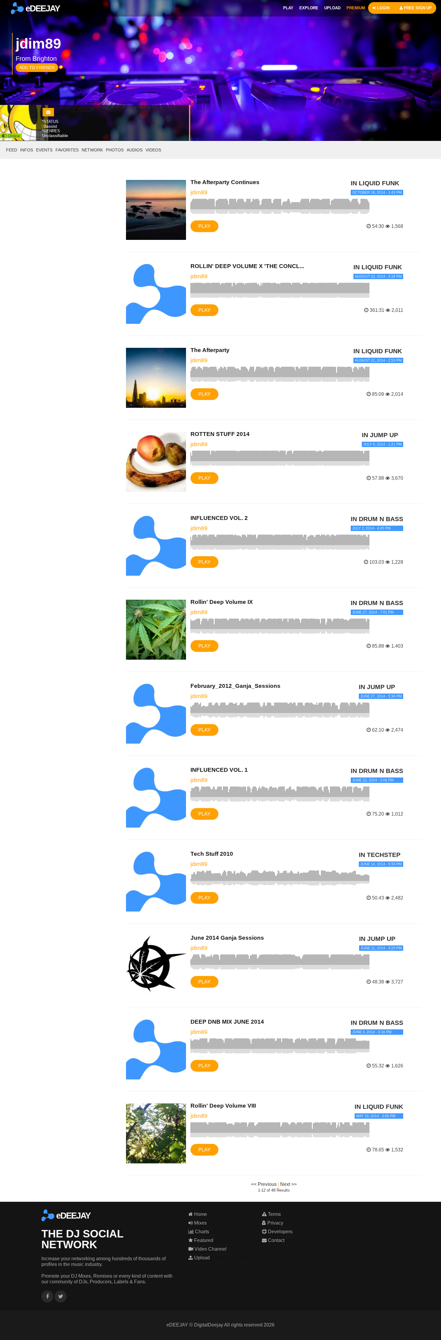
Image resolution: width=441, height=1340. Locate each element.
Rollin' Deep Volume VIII (223, 1106)
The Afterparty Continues (225, 182)
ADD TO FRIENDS (37, 67)
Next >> (288, 1184)
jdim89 (199, 192)
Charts (201, 1231)
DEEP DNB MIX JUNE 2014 (227, 1022)
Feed (11, 150)
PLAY (288, 8)
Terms (274, 1214)
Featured (203, 1240)
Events (44, 150)
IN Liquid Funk (375, 183)
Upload (201, 1257)
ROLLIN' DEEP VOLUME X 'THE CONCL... (247, 266)
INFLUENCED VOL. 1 (219, 770)
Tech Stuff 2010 (211, 854)
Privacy (274, 1222)
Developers (279, 1231)
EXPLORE (308, 8)
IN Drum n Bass (377, 518)
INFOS (26, 150)
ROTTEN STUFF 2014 (220, 434)
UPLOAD (332, 8)
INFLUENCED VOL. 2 (219, 518)
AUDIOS (134, 150)
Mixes (200, 1222)
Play (204, 226)
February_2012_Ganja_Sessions (235, 686)
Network (92, 150)
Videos (153, 150)
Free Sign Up (417, 8)
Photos (115, 150)
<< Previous (264, 1184)
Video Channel (209, 1249)
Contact (275, 1240)
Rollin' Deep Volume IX (221, 602)
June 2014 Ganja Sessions (227, 938)
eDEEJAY (42, 8)
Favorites (67, 150)
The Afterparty (210, 350)
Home (200, 1214)
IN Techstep (379, 854)
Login (382, 8)
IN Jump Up (380, 434)
